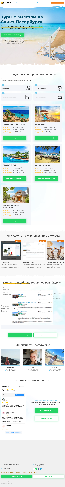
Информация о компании (7, 483)
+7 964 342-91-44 (55, 370)
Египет (3, 472)
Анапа (34, 472)
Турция (12, 472)
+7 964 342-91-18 (11, 370)
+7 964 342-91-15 (33, 370)
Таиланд (18, 472)
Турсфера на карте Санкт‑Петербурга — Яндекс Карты (13, 434)
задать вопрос (48, 476)
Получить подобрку (15, 476)
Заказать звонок (58, 3)
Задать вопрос (45, 335)
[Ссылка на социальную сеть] (34, 469)
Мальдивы (24, 472)
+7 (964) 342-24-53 (42, 3)
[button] (29, 327)
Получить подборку (11, 34)
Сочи (30, 472)
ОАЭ (7, 472)
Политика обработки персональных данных (11, 481)
